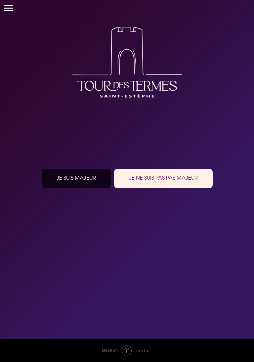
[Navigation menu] (8, 8)
